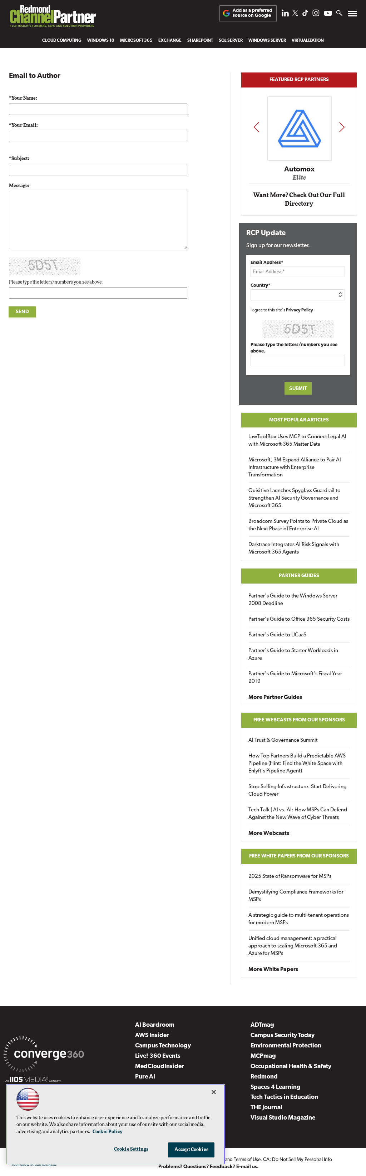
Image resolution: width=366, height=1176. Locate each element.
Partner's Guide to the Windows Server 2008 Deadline (292, 600)
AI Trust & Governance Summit (283, 740)
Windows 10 (100, 41)
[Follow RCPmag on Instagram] (316, 15)
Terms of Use (247, 1159)
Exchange (170, 41)
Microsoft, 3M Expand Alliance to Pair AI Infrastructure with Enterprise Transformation (294, 467)
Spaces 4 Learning (276, 1087)
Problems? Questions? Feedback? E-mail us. (208, 1167)
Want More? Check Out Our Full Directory (299, 199)
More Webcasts (268, 833)
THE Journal (266, 1108)
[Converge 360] (44, 1055)
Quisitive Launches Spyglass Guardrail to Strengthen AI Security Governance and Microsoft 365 (294, 498)
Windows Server (267, 41)
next (342, 127)
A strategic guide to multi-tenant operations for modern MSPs (298, 919)
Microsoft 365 (136, 41)
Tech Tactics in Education (284, 1097)
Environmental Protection (286, 1046)
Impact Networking (300, 158)
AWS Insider (152, 1035)
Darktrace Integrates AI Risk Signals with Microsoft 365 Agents (293, 548)
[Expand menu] (352, 15)
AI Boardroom (154, 1025)
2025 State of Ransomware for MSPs (289, 876)
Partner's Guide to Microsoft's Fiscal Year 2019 (295, 677)
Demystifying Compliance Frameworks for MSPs (295, 896)
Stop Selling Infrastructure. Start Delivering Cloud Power (297, 790)
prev (256, 127)
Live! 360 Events (157, 1056)
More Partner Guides (275, 697)
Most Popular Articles (299, 420)
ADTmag (262, 1025)
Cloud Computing (61, 41)
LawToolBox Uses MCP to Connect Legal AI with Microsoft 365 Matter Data (297, 440)
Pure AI (145, 1077)
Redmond (264, 1077)
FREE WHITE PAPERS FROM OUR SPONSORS (299, 856)
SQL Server (231, 41)
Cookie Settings (131, 1149)
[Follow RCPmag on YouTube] (328, 14)
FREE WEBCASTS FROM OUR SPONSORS (299, 720)
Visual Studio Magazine (283, 1118)
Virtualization (308, 41)
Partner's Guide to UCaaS (277, 635)
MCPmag (263, 1056)
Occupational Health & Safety (291, 1067)
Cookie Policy (108, 1132)
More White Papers (273, 969)
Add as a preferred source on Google (252, 13)
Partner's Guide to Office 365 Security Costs (299, 619)
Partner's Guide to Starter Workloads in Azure (293, 654)
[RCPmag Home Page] (52, 18)
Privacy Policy (299, 310)
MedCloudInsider (159, 1067)
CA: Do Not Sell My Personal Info (297, 1159)
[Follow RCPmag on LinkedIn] (285, 15)
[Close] (214, 1092)
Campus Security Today (283, 1035)
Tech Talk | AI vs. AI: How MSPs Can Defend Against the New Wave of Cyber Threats (297, 813)
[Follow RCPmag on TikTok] (305, 15)
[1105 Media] (33, 1081)
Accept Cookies (191, 1149)
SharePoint (200, 41)
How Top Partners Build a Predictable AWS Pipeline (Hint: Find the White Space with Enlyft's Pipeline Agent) (297, 764)
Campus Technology (163, 1046)
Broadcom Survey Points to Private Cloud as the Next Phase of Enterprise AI (298, 525)
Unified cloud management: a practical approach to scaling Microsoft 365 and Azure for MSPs (292, 946)
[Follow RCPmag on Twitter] (295, 14)
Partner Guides (299, 576)
